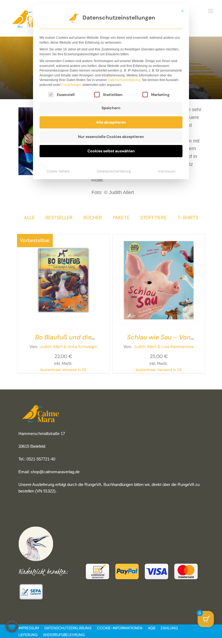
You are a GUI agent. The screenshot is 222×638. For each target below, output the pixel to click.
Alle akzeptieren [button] (111, 122)
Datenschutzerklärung (124, 80)
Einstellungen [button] (71, 85)
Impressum (166, 171)
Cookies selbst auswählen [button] (111, 151)
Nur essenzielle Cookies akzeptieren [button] (111, 136)
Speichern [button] (111, 107)
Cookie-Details (58, 171)
